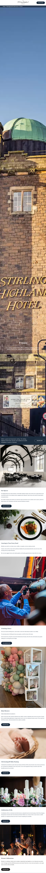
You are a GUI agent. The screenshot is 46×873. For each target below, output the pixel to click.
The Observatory (6, 643)
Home (4, 6)
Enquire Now (39, 440)
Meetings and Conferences (13, 6)
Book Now (40, 2)
